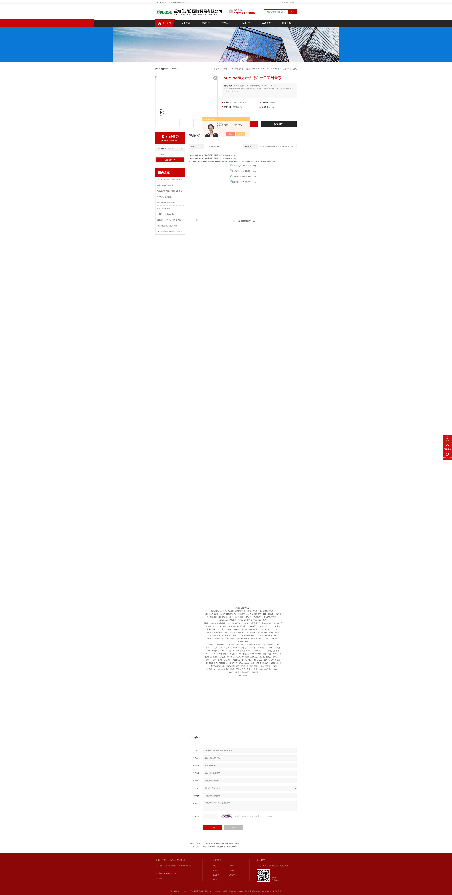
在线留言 (266, 23)
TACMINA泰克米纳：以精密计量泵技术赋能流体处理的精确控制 (170, 179)
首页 (218, 69)
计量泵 (247, 69)
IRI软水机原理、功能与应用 (167, 226)
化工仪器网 (277, 891)
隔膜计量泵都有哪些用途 (166, 203)
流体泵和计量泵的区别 (165, 197)
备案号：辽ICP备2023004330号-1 (235, 891)
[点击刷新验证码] (226, 816)
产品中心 (226, 23)
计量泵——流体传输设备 (166, 214)
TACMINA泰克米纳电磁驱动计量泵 (169, 191)
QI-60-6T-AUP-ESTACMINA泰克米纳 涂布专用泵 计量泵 (216, 847)
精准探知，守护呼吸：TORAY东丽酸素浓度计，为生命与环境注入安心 (170, 220)
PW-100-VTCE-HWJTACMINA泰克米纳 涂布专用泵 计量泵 (217, 844)
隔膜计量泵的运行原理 (165, 185)
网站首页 (166, 23)
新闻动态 (206, 23)
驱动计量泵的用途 (163, 208)
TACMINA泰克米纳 (236, 69)
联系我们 (293, 2)
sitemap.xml (259, 891)
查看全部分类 (170, 160)
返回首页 (285, 2)
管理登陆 (251, 891)
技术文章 (246, 23)
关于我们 (185, 23)
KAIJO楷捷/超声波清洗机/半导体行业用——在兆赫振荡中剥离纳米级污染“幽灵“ (170, 231)
